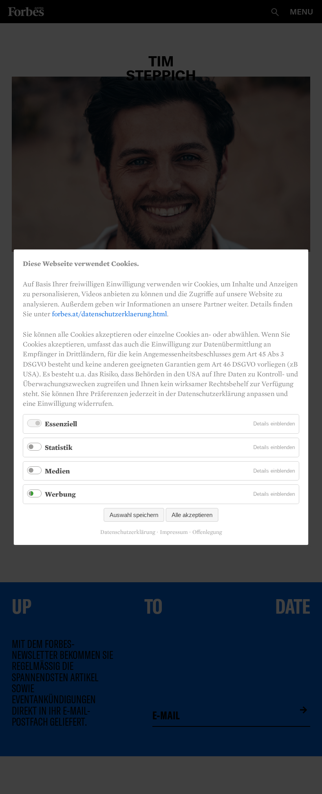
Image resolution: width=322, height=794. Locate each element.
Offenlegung (207, 532)
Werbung (60, 494)
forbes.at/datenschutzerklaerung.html (109, 313)
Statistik (58, 447)
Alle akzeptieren (192, 514)
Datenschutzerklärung (127, 532)
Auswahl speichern (134, 514)
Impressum (174, 532)
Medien (57, 470)
